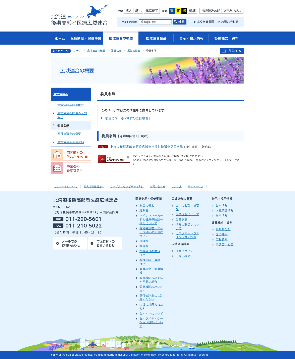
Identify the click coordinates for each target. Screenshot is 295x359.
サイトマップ (195, 186)
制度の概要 (146, 205)
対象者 (143, 210)
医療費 (143, 246)
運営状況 (116, 50)
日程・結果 (183, 256)
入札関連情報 (225, 210)
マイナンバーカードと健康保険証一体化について (151, 219)
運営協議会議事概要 (70, 105)
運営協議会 (133, 50)
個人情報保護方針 (94, 186)
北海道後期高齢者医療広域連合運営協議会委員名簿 (146, 146)
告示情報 (222, 205)
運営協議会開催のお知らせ (72, 115)
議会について (184, 251)
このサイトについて (65, 186)
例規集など (223, 229)
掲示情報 (222, 215)
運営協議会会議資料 (70, 142)
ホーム (77, 50)
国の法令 (222, 234)
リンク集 (176, 186)
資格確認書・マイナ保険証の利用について (151, 232)
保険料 (143, 241)
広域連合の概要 (96, 50)
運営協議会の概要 (69, 133)
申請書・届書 (225, 244)
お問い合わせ (157, 186)
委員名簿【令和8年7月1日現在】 (128, 118)
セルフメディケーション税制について (151, 322)
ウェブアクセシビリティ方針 (127, 186)
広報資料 (222, 239)
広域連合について (187, 214)
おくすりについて (151, 313)
